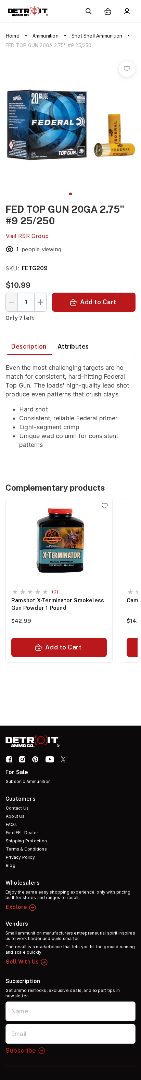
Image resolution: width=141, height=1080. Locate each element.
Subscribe (20, 1050)
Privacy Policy (20, 857)
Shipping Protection (26, 840)
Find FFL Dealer (22, 832)
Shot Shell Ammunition (97, 36)
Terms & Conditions (26, 849)
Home (13, 36)
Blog (10, 865)
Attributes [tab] (73, 346)
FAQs (11, 824)
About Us (15, 816)
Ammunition (46, 36)
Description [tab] (29, 346)
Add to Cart (98, 302)
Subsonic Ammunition (28, 781)
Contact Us (17, 808)
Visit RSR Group (27, 236)
